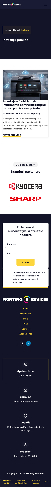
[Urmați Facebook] (22, 343)
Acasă (25, 308)
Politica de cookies (36, 482)
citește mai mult (12, 135)
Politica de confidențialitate (21, 482)
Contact (25, 329)
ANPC (46, 482)
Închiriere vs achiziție (13, 113)
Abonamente (25, 334)
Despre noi (25, 313)
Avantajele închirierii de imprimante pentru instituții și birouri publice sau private (24, 105)
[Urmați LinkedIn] (28, 343)
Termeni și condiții (7, 482)
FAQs (25, 323)
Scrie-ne (25, 396)
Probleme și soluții (32, 113)
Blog (25, 319)
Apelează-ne (25, 371)
